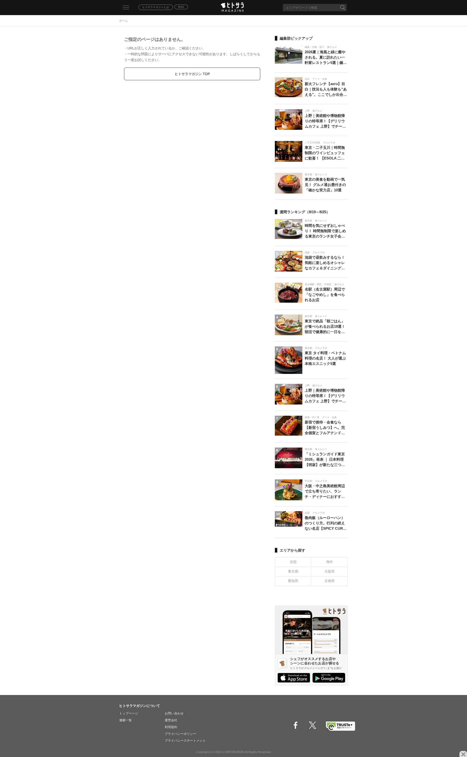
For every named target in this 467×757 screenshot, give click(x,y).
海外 (329, 562)
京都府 (329, 581)
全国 (293, 562)
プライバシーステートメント (185, 740)
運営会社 (171, 720)
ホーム (123, 20)
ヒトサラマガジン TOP (192, 74)
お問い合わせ (174, 713)
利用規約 (171, 727)
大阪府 (329, 571)
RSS (181, 7)
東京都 (293, 571)
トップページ (128, 713)
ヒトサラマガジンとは (155, 7)
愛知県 (293, 581)
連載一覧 (125, 720)
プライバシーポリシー (180, 734)
